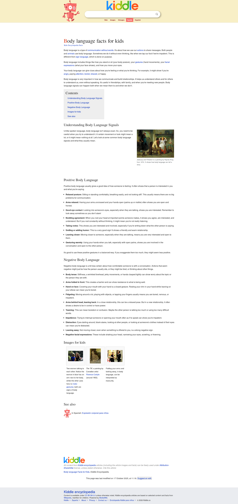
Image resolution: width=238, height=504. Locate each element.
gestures (139, 62)
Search (157, 14)
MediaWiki (103, 497)
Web (105, 20)
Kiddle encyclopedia (87, 465)
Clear (152, 14)
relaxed (94, 73)
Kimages (121, 20)
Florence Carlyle (92, 374)
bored (87, 73)
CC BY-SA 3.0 (90, 495)
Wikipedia (67, 497)
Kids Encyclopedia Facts (73, 45)
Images (112, 20)
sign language (82, 56)
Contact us (102, 500)
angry (66, 73)
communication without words (101, 50)
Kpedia (129, 20)
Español (138, 20)
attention (80, 73)
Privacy (92, 500)
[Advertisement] (119, 29)
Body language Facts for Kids (76, 471)
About (83, 500)
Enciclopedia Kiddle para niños (122, 500)
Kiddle (66, 500)
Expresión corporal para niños (95, 413)
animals (71, 53)
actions (140, 50)
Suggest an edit (144, 478)
